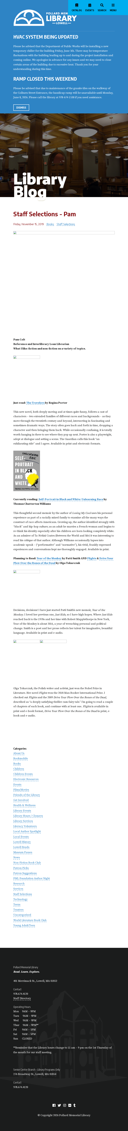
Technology (20, 899)
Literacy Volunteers (25, 826)
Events (17, 784)
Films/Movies (21, 789)
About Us (18, 753)
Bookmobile (20, 758)
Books (50, 224)
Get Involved (21, 800)
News (16, 857)
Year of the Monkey (49, 558)
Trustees (18, 909)
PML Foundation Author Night (31, 878)
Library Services (23, 821)
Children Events (23, 774)
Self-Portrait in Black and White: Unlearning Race (71, 499)
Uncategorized (22, 915)
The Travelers (35, 402)
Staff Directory (22, 998)
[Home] (58, 17)
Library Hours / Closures (28, 816)
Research (18, 883)
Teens (16, 904)
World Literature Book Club (29, 920)
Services (18, 888)
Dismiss (21, 107)
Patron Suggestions (25, 873)
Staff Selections (66, 224)
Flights (91, 558)
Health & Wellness (24, 805)
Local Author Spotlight (27, 831)
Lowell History (22, 842)
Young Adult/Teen (24, 925)
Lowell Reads (21, 847)
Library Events (22, 810)
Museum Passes (22, 852)
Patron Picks (21, 868)
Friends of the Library (26, 795)
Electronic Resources (25, 779)
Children (18, 769)
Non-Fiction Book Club (27, 862)
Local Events (21, 836)
